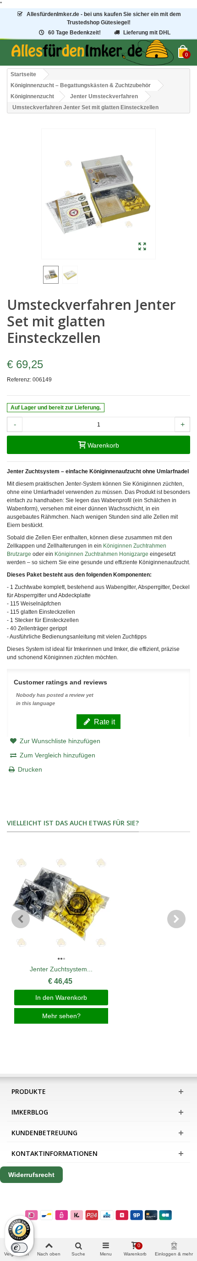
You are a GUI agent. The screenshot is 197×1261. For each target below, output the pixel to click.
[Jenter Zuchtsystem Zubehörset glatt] (61, 903)
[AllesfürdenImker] (92, 52)
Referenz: (19, 379)
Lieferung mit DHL (146, 32)
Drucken (30, 769)
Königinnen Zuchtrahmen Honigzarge (101, 554)
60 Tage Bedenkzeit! (74, 32)
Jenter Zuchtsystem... (61, 969)
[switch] (19, 1248)
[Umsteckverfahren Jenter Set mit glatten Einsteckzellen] (142, 247)
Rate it (103, 721)
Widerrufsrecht (31, 1174)
